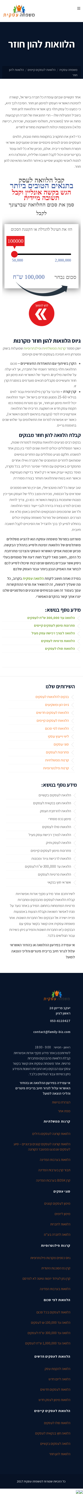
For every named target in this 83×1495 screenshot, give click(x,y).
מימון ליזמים (62, 1213)
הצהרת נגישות (61, 1102)
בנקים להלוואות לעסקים (52, 696)
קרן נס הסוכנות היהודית (55, 1268)
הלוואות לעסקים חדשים (52, 712)
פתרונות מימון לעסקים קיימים (54, 625)
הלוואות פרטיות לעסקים (58, 641)
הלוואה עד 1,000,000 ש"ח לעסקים (47, 1343)
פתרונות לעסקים (57, 752)
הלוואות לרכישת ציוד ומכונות (51, 858)
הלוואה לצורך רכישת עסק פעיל (53, 633)
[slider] (14, 254)
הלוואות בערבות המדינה (55, 1159)
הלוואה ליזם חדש (59, 1379)
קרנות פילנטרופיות (56, 768)
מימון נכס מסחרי (59, 818)
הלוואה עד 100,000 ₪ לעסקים (50, 1322)
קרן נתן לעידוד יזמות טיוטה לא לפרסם (46, 1278)
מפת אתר (64, 1111)
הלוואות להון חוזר (59, 1454)
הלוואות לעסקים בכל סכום (53, 1312)
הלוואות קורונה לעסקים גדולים (51, 1133)
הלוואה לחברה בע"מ (57, 1234)
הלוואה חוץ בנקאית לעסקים (52, 803)
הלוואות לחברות (60, 1224)
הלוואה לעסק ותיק (58, 842)
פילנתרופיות (32, 348)
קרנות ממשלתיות (54, 348)
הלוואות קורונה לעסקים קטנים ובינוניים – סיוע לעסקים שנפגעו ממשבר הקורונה (42, 1147)
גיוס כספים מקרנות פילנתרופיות (50, 1258)
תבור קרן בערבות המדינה (54, 1170)
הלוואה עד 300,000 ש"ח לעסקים (51, 617)
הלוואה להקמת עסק (57, 1368)
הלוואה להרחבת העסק (55, 810)
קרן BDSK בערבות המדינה (53, 1180)
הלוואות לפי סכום (57, 728)
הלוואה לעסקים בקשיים (55, 795)
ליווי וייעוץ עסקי (58, 736)
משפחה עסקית (68, 70)
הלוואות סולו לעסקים (60, 648)
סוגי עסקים (61, 744)
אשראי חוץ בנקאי (59, 882)
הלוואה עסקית (33, 578)
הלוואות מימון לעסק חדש (54, 1399)
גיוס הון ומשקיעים (57, 704)
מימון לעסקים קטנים (57, 1203)
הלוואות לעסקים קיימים (42, 70)
